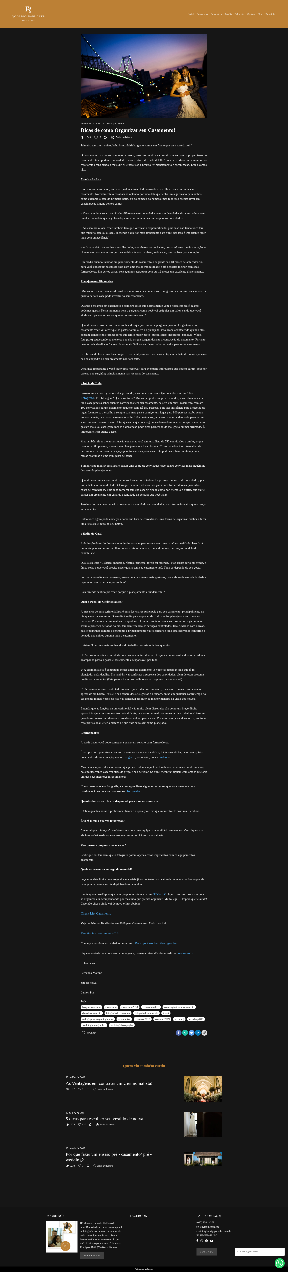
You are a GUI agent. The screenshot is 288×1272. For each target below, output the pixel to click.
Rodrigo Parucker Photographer (156, 943)
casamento (111, 1007)
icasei (166, 1013)
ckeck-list (159, 894)
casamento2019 (151, 1007)
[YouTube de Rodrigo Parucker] (211, 1240)
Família (228, 14)
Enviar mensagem (209, 1227)
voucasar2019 (162, 1019)
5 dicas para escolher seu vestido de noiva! (105, 1118)
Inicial (191, 14)
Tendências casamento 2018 (99, 933)
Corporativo (216, 14)
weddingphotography (121, 1025)
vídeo (163, 757)
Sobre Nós (239, 14)
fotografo (133, 791)
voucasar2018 (142, 1019)
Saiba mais (92, 1255)
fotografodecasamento (146, 1013)
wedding (179, 1019)
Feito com (144, 1269)
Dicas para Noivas (115, 123)
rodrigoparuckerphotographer (97, 1019)
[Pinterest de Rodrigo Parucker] (206, 1240)
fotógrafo (128, 757)
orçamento (185, 953)
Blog (260, 14)
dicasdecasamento (91, 1013)
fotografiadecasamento (118, 1013)
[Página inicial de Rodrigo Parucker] (32, 14)
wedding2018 (196, 1019)
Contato (251, 14)
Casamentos (202, 14)
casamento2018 (130, 1007)
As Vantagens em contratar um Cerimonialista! (109, 1083)
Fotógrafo (87, 398)
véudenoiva (124, 1019)
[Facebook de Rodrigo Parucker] (197, 1240)
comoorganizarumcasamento (179, 1007)
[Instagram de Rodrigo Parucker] (201, 1240)
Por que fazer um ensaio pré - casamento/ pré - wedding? (109, 1157)
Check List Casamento (96, 913)
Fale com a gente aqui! (247, 1251)
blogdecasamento (91, 1007)
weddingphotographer (94, 1025)
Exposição (270, 14)
